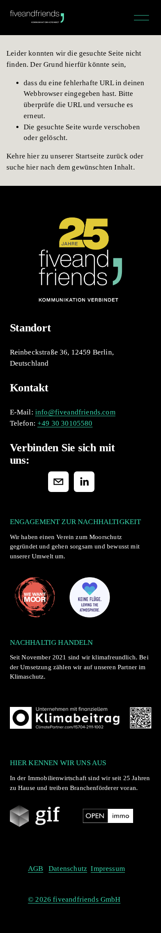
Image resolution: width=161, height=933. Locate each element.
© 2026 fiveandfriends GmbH (74, 899)
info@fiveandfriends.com (75, 412)
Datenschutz (68, 868)
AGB (35, 868)
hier (33, 156)
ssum (117, 868)
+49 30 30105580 (65, 423)
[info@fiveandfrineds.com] (58, 481)
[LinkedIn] (84, 481)
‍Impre (100, 868)
